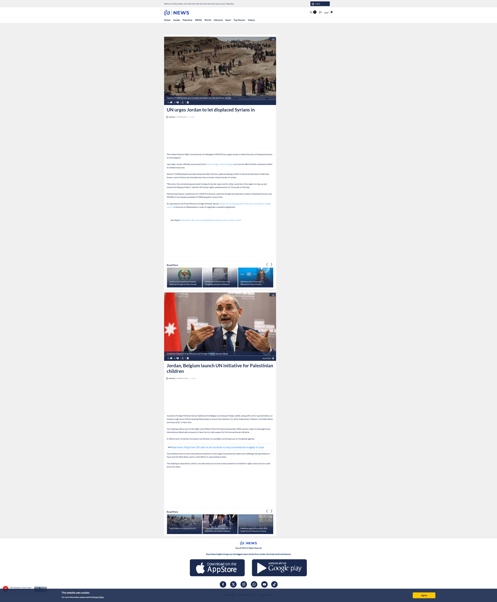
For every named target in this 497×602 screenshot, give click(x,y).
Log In (317, 4)
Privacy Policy (98, 597)
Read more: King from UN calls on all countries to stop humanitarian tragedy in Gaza (217, 447)
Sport (228, 20)
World (207, 20)
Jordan (176, 20)
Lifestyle (218, 20)
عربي (326, 12)
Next (267, 264)
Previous (271, 264)
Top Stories (239, 20)
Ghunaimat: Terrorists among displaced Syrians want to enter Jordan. (211, 220)
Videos (251, 20)
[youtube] (264, 584)
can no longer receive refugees (220, 164)
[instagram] (243, 584)
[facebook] (223, 584)
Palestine (187, 20)
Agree (424, 595)
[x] (233, 584)
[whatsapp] (254, 584)
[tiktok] (274, 584)
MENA (198, 20)
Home (167, 20)
